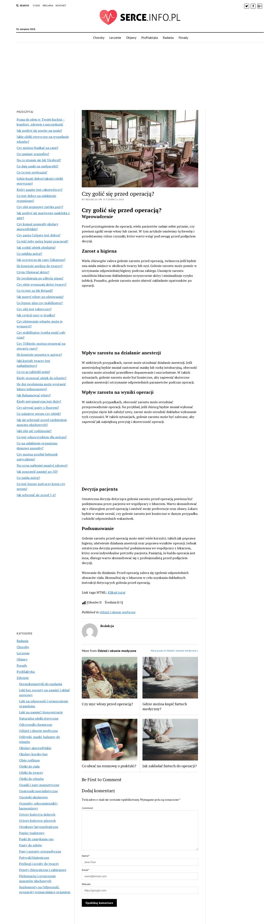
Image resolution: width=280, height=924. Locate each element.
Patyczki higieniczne (34, 857)
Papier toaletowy (31, 833)
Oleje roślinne (29, 760)
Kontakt (61, 5)
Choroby (98, 37)
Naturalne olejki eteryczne (38, 718)
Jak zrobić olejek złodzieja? (36, 247)
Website (86, 884)
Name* (85, 855)
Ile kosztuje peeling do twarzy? (40, 266)
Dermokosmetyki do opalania (40, 684)
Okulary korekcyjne (33, 754)
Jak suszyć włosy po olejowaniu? (40, 296)
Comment (87, 808)
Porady (183, 37)
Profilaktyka (149, 37)
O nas (36, 5)
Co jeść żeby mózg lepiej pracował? (42, 241)
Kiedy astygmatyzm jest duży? (39, 401)
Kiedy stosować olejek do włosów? (41, 378)
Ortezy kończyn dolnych (37, 814)
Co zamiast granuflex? (33, 154)
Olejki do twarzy (31, 772)
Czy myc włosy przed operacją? (107, 703)
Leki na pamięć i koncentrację (41, 712)
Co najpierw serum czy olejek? (39, 413)
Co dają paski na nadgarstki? (37, 166)
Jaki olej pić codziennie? (34, 431)
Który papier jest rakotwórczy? (40, 189)
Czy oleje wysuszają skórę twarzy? (41, 284)
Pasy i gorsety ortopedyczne (40, 851)
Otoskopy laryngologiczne (38, 826)
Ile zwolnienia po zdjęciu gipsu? (40, 278)
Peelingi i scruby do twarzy (39, 863)
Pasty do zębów (30, 845)
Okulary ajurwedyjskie (35, 748)
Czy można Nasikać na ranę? (37, 147)
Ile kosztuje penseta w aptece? (39, 354)
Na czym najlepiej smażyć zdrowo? (42, 465)
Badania (168, 37)
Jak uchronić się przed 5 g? (36, 495)
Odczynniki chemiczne (35, 724)
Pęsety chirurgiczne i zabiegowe (42, 870)
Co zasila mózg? (28, 477)
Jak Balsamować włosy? (34, 395)
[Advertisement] (140, 75)
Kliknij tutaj (116, 592)
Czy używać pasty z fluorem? (38, 407)
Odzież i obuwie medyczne (38, 730)
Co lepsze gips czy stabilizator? (40, 303)
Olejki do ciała (29, 766)
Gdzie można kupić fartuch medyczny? (164, 706)
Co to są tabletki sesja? (33, 372)
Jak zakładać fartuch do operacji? (169, 765)
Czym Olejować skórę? (33, 272)
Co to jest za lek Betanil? (35, 290)
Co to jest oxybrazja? (32, 172)
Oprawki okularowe (33, 797)
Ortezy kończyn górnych (37, 820)
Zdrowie (23, 678)
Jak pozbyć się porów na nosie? (39, 130)
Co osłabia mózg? (29, 253)
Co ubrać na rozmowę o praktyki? (109, 765)
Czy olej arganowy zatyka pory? (40, 207)
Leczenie (115, 37)
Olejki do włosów (31, 778)
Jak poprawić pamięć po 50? (37, 471)
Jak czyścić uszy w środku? (36, 315)
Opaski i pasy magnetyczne (39, 785)
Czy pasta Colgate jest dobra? (38, 235)
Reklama (48, 5)
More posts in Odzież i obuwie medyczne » (174, 650)
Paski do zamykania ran (36, 839)
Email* (85, 869)
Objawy (131, 37)
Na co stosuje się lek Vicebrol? (39, 160)
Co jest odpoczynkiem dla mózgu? (42, 437)
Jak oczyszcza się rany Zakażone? (41, 260)
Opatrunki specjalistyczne (38, 791)
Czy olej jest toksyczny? (34, 309)
